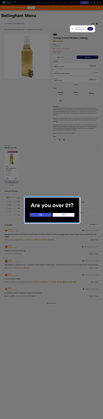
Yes (40, 215)
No (63, 215)
